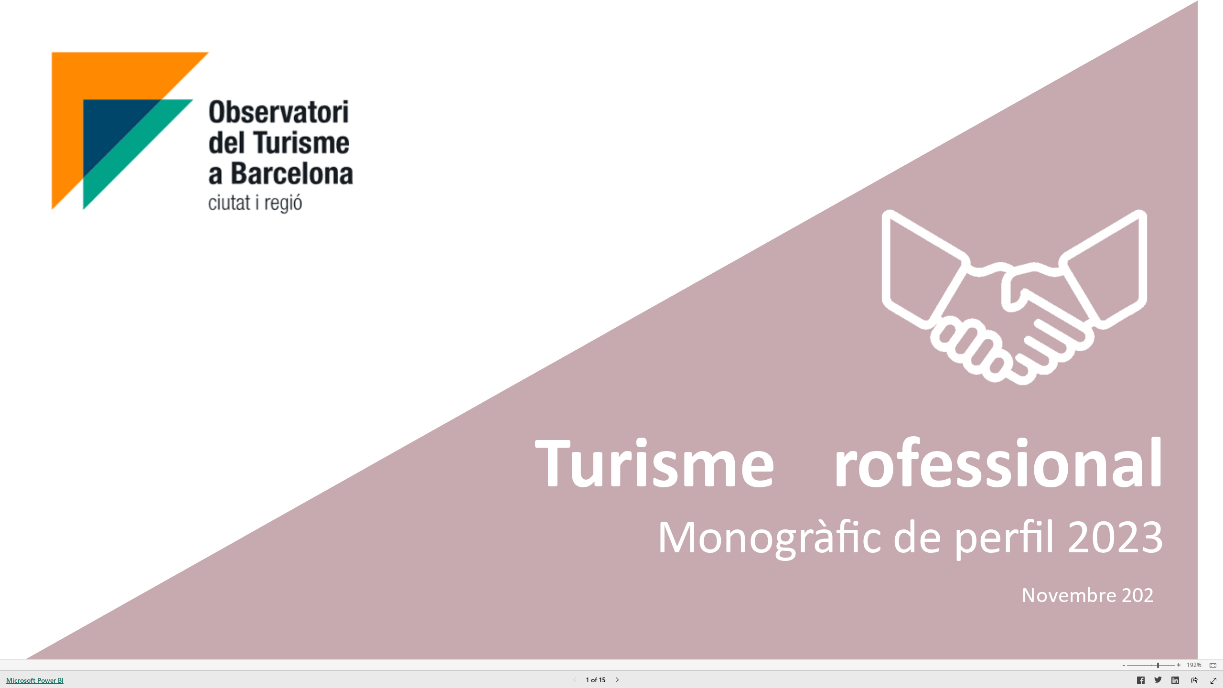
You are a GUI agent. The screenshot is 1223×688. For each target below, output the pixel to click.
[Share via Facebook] (1141, 682)
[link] (1014, 297)
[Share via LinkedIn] (1175, 682)
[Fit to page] (1210, 665)
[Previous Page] (575, 681)
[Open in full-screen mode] (1213, 680)
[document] (845, 527)
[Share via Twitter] (1158, 682)
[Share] (1194, 681)
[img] (612, 329)
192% (1194, 665)
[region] (611, 329)
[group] (845, 526)
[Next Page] (617, 681)
